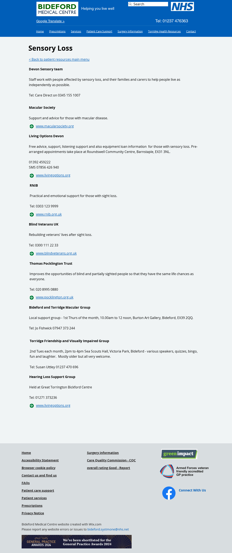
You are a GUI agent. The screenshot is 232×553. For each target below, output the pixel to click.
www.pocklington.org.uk (54, 297)
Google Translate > (50, 21)
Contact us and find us (39, 475)
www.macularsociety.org (55, 126)
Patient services (34, 498)
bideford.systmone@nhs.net (108, 529)
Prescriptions (32, 505)
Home (26, 453)
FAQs (26, 483)
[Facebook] (169, 493)
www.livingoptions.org (53, 175)
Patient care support (38, 490)
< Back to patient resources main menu (59, 59)
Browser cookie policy (38, 468)
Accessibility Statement (40, 460)
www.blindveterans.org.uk (56, 253)
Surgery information (103, 453)
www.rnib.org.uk (49, 214)
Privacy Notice (33, 513)
